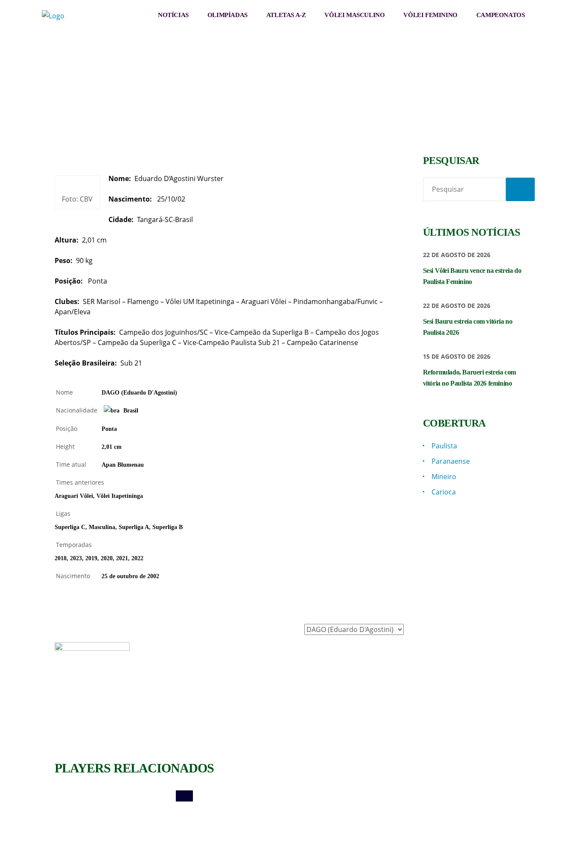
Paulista (444, 445)
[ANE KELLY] (348, 795)
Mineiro (443, 476)
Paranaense (450, 461)
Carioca (443, 492)
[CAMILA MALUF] (229, 795)
